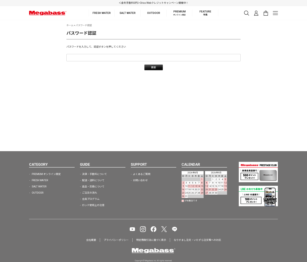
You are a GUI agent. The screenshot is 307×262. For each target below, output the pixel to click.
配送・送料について (93, 180)
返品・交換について (93, 186)
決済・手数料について (94, 174)
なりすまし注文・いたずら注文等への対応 (197, 240)
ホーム (69, 25)
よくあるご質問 (141, 174)
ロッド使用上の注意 (93, 205)
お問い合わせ (140, 180)
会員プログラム (90, 199)
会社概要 (91, 240)
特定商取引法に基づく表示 (151, 240)
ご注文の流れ (89, 192)
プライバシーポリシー (116, 240)
